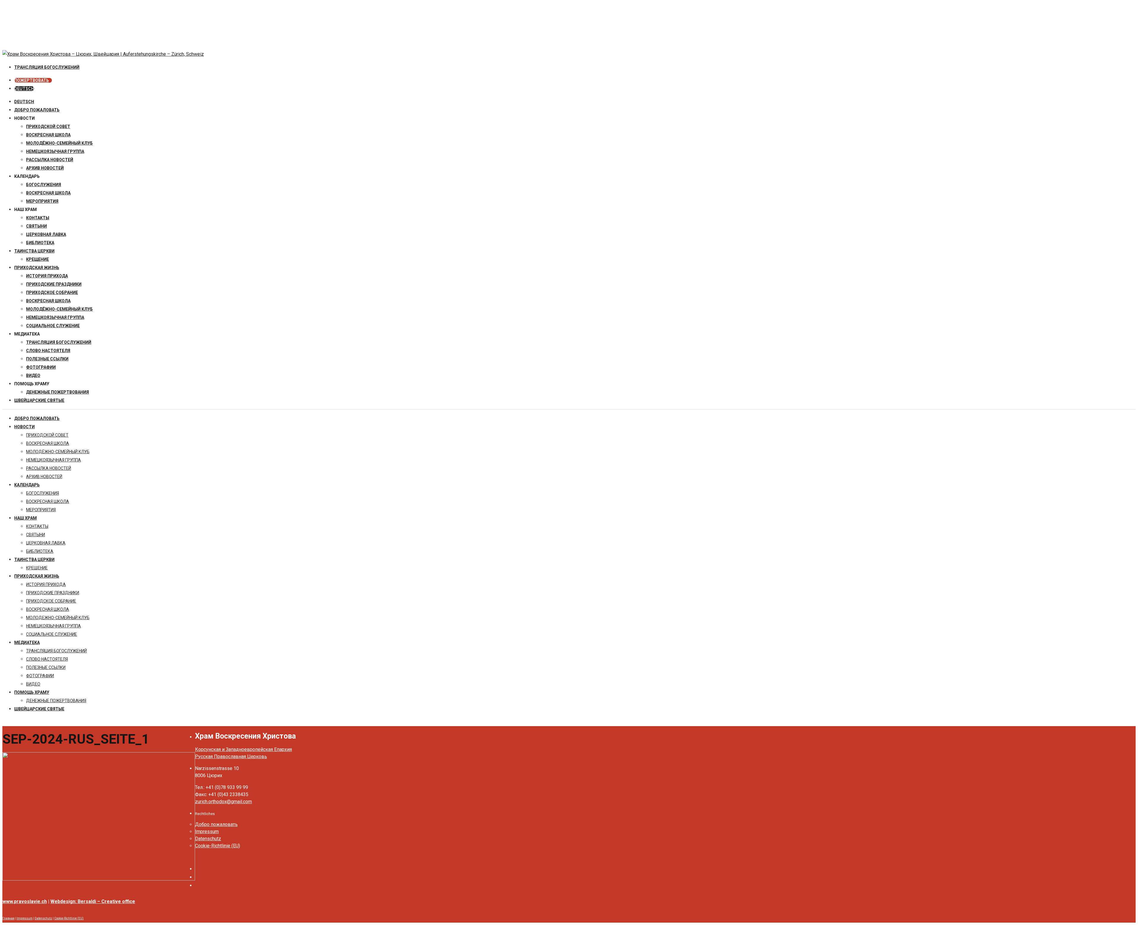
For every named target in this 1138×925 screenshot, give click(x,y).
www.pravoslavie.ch (24, 901)
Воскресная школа (48, 193)
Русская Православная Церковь (231, 756)
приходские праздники (53, 284)
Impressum (207, 831)
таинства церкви (34, 251)
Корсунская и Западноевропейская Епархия (243, 749)
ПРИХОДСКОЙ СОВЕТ (48, 126)
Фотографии (41, 367)
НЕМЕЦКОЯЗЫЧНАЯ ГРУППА (55, 151)
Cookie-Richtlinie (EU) (217, 846)
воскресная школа (48, 134)
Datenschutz (208, 838)
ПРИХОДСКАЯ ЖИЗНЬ (36, 267)
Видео (33, 375)
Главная (8, 918)
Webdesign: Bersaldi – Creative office (92, 901)
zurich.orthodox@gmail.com (223, 801)
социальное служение (53, 325)
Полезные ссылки (47, 359)
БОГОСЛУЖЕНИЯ (43, 184)
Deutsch (24, 101)
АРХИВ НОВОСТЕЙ (45, 168)
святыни (36, 226)
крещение (37, 259)
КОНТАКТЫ (37, 217)
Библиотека (40, 242)
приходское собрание (52, 292)
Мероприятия (42, 201)
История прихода (47, 276)
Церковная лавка (46, 234)
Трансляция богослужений (58, 342)
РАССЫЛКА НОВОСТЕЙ (49, 159)
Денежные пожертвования (57, 392)
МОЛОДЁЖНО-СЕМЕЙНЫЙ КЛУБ (59, 143)
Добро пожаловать (37, 110)
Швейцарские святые (39, 400)
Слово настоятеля (48, 350)
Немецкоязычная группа (55, 317)
